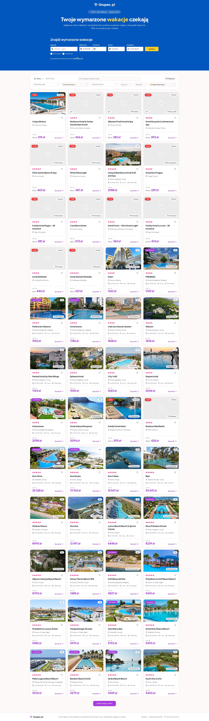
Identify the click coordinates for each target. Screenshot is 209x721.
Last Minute (69, 54)
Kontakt (144, 717)
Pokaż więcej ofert (104, 703)
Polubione (171, 79)
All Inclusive (57, 54)
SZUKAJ (152, 49)
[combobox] (75, 84)
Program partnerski (156, 717)
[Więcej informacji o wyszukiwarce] (82, 58)
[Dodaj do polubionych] (62, 118)
